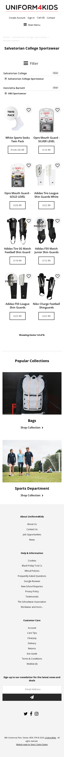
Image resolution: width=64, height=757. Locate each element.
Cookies (32, 560)
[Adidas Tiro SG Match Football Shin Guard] (17, 231)
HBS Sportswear (16, 93)
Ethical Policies (32, 570)
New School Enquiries (32, 586)
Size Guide (32, 653)
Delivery (32, 643)
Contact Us (32, 529)
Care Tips (32, 632)
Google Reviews (32, 581)
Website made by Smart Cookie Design (32, 744)
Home (6, 37)
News (32, 539)
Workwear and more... (32, 606)
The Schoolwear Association (32, 601)
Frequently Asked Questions (32, 576)
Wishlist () (32, 663)
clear (55, 72)
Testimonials (32, 596)
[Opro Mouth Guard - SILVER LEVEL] (46, 120)
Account (32, 627)
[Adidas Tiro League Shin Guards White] (46, 175)
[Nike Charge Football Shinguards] (46, 286)
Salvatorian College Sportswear (30, 37)
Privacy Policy (32, 591)
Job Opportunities (32, 534)
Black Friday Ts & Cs (32, 565)
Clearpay (31, 638)
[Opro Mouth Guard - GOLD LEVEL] (17, 175)
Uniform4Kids (50, 737)
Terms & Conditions (32, 658)
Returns (32, 648)
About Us (32, 524)
